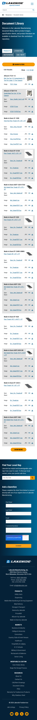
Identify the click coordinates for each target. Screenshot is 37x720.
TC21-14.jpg (13, 84)
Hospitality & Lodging (18, 644)
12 (28, 70)
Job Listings (11, 707)
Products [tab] (7, 51)
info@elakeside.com (20, 585)
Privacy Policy (24, 707)
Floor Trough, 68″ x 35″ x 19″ (12, 254)
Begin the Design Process (18, 668)
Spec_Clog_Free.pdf (16, 127)
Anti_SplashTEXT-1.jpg (16, 205)
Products (18, 591)
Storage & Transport (18, 607)
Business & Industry (18, 628)
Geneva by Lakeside (18, 610)
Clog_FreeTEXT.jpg (15, 139)
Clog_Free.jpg (14, 134)
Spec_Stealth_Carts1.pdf (17, 99)
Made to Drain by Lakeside (18, 620)
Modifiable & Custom (18, 662)
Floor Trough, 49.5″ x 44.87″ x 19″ (13, 319)
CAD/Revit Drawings (18, 682)
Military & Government (18, 650)
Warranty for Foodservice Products (18, 692)
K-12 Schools (18, 647)
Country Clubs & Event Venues (18, 637)
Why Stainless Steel (18, 695)
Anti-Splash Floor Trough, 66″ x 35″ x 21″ (14, 421)
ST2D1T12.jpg (14, 106)
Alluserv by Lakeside (18, 617)
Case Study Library (18, 665)
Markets (18, 625)
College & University (18, 631)
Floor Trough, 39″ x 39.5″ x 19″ (12, 220)
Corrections (18, 634)
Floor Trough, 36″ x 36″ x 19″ (12, 385)
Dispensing (18, 597)
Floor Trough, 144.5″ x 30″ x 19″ (13, 153)
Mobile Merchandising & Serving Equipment (18, 601)
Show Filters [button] (19, 64)
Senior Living (18, 657)
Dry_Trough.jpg (14, 168)
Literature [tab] (18, 51)
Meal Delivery (18, 604)
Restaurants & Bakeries (18, 653)
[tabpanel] (18, 257)
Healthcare (18, 641)
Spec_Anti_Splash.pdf (16, 193)
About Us (18, 676)
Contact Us (18, 679)
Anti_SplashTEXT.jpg (15, 210)
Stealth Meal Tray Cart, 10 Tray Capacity (12, 94)
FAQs (18, 689)
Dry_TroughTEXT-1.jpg (16, 173)
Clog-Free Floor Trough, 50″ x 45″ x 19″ (15, 121)
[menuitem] (18, 606)
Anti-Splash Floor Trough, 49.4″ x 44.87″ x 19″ (15, 354)
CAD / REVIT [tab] (20, 55)
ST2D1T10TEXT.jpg (15, 111)
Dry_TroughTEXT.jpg (15, 178)
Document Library (18, 686)
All (32, 70)
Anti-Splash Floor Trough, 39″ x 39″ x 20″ (14, 188)
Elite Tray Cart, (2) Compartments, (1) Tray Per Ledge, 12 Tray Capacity (14, 79)
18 (30, 70)
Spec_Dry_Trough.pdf (16, 161)
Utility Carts (18, 594)
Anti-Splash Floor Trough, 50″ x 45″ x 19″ (14, 288)
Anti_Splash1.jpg (14, 200)
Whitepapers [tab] (8, 55)
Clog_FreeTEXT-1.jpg (16, 144)
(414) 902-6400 (21, 580)
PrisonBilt (18, 613)
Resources (9, 15)
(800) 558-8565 (22, 578)
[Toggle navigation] (32, 4)
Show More (18, 450)
